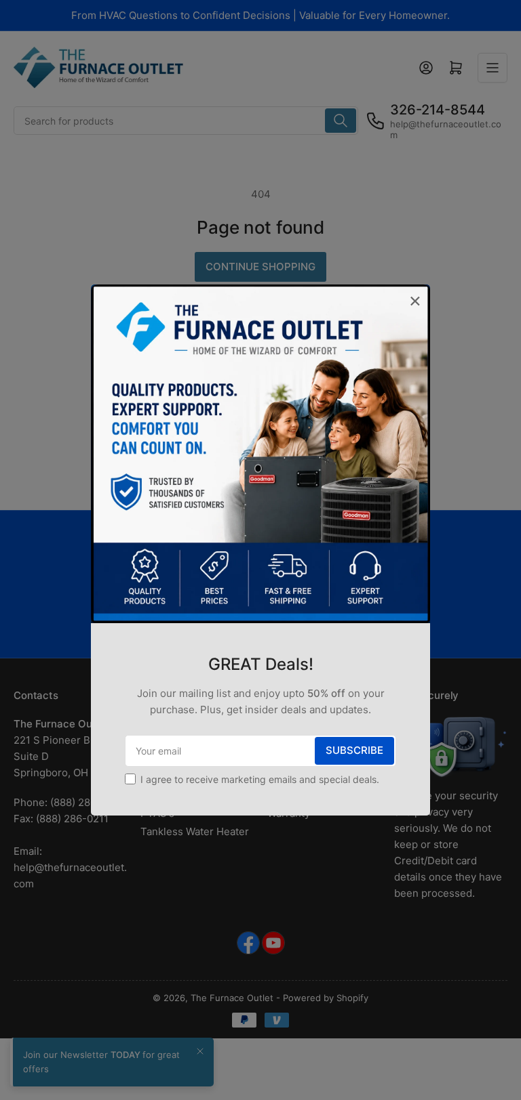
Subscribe (354, 750)
